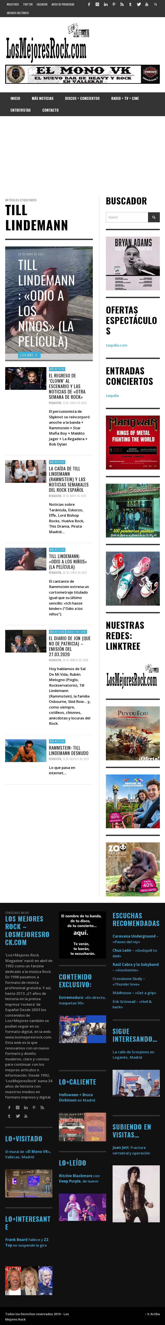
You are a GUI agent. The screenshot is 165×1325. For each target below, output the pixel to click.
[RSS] (122, 4)
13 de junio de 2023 (75, 403)
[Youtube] (147, 4)
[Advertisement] (82, 156)
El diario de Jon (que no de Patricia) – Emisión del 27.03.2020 (70, 646)
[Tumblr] (130, 4)
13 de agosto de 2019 (76, 758)
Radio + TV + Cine (76, 631)
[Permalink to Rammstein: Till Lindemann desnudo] (25, 750)
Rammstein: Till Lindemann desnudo (69, 750)
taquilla (112, 395)
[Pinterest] (114, 4)
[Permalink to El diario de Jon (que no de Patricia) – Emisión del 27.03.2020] (25, 640)
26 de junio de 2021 (75, 572)
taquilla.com (116, 345)
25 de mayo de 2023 (74, 496)
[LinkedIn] (105, 4)
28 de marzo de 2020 (75, 660)
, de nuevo (78, 1181)
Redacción (55, 403)
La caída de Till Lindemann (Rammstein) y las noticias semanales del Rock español (69, 479)
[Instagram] (97, 4)
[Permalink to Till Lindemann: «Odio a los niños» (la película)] (25, 558)
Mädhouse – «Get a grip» (134, 992)
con (79, 1175)
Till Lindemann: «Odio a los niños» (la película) (68, 561)
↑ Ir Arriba (152, 1314)
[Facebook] (89, 4)
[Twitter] (138, 4)
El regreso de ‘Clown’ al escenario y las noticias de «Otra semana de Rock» (67, 386)
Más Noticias (57, 369)
